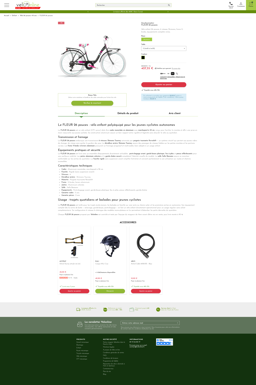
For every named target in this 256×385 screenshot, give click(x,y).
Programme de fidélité (110, 361)
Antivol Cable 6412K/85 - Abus (141, 264)
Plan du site (107, 371)
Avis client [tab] (175, 113)
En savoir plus (176, 68)
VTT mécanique (81, 359)
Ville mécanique (81, 356)
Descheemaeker (147, 23)
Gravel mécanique (82, 342)
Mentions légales (108, 347)
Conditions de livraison (110, 358)
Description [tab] (81, 113)
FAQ (104, 355)
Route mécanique (82, 350)
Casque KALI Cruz (101, 264)
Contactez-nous (108, 368)
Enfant (78, 348)
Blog (104, 374)
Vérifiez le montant (92, 103)
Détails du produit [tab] (128, 113)
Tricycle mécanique (82, 353)
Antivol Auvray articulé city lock (70, 264)
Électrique (79, 345)
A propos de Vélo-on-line (111, 350)
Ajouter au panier (163, 85)
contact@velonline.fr (137, 347)
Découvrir (110, 291)
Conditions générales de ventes (113, 352)
